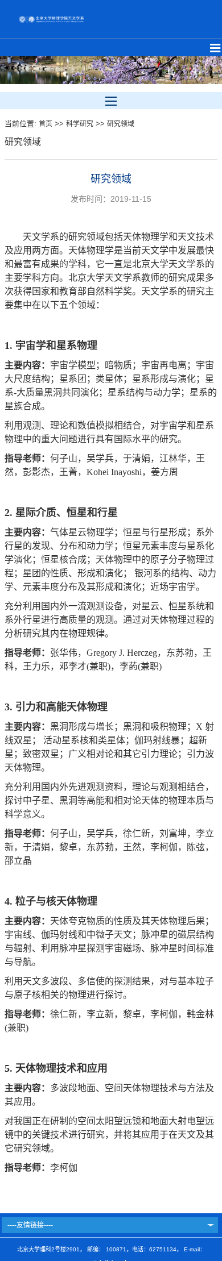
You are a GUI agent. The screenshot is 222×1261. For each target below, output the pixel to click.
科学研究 (79, 124)
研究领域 (120, 124)
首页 (45, 124)
